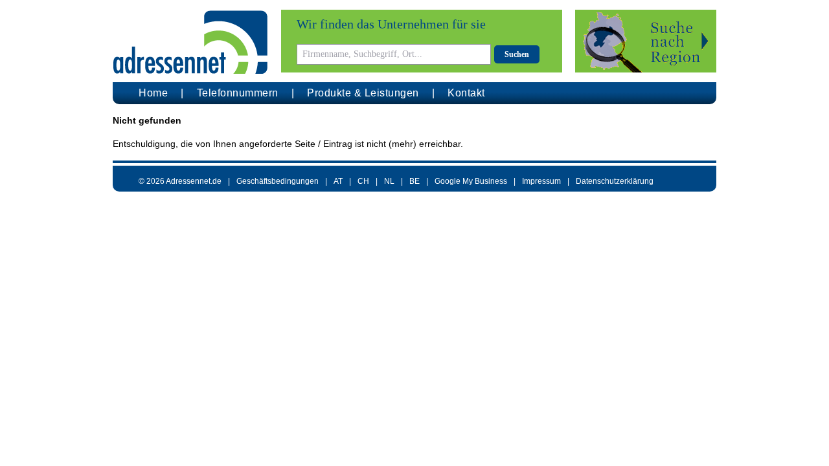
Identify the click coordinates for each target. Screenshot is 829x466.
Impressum (541, 181)
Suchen (517, 54)
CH (363, 181)
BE (414, 181)
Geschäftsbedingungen (277, 181)
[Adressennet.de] (190, 42)
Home (153, 92)
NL (389, 181)
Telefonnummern (237, 92)
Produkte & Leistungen (363, 92)
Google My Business (471, 181)
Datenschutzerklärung (614, 181)
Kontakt (466, 92)
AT (338, 181)
